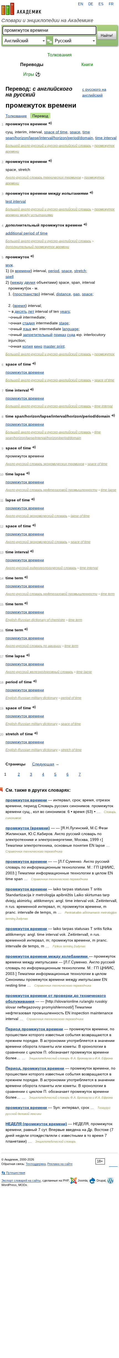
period (53, 271)
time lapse (108, 490)
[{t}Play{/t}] (50, 123)
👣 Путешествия (13, 1172)
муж (9, 265)
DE (90, 4)
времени (23, 271)
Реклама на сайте (60, 1164)
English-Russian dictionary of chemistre (35, 620)
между (17, 282)
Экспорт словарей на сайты (21, 1180)
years (65, 311)
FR (111, 4)
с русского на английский (94, 92)
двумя (29, 282)
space (75, 132)
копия (27, 346)
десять (21, 311)
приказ (60, 334)
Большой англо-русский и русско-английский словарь (48, 146)
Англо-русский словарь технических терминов (43, 177)
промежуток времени (25, 372)
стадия (28, 323)
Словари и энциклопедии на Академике (47, 20)
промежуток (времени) (28, 828)
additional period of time (27, 233)
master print (53, 346)
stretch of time (71, 750)
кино (38, 346)
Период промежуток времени (34, 1029)
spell (10, 276)
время (19, 305)
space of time (56, 132)
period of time (71, 698)
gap (76, 294)
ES (101, 4)
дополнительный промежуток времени (37, 247)
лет (31, 311)
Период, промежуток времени (35, 1068)
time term (108, 594)
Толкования (59, 55)
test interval (16, 201)
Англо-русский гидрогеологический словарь (41, 568)
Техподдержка (36, 1164)
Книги (87, 64)
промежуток (104, 354)
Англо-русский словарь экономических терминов (45, 464)
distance (63, 294)
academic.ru (21, 9)
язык (27, 329)
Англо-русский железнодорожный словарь (39, 672)
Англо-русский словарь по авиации (33, 646)
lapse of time (80, 516)
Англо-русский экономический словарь (36, 516)
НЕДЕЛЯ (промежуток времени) (36, 1124)
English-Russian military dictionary (32, 698)
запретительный (38, 334)
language (70, 329)
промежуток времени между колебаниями (47, 956)
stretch (80, 271)
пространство (26, 294)
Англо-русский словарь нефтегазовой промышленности (51, 490)
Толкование (16, 116)
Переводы (31, 64)
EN (80, 4)
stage (64, 323)
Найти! (107, 35)
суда (71, 334)
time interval (106, 137)
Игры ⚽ (32, 74)
